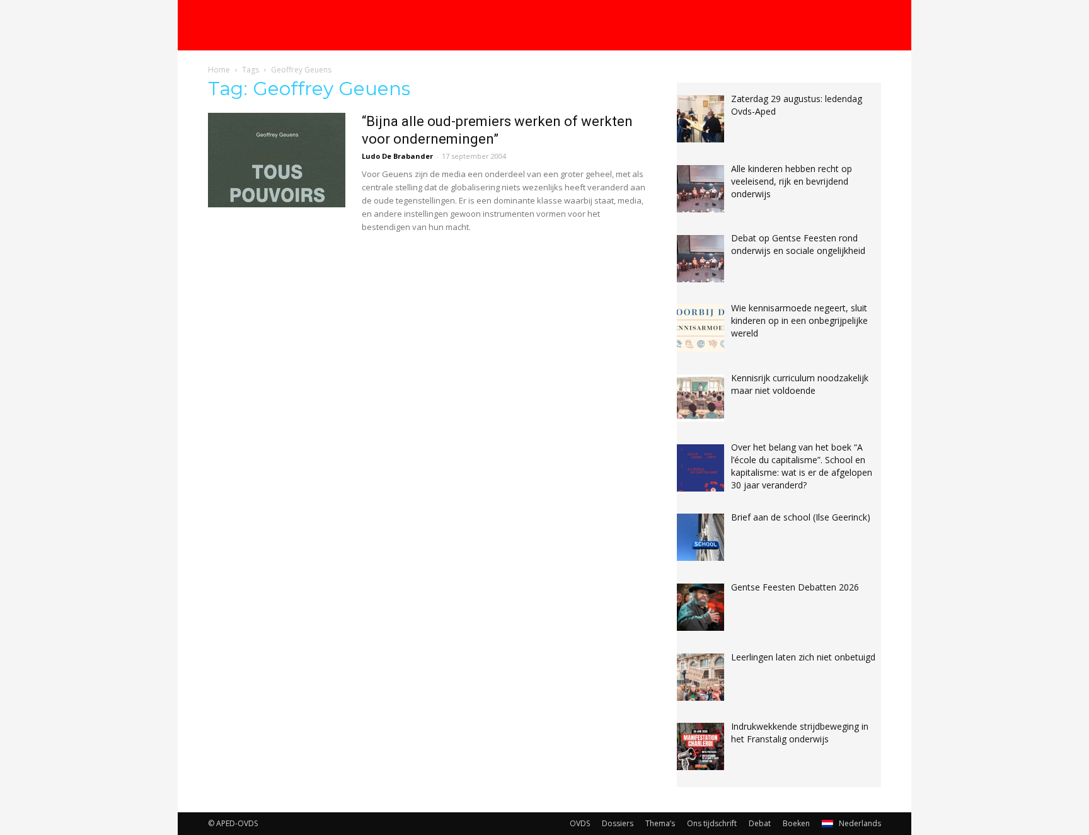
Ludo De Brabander (397, 156)
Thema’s (660, 823)
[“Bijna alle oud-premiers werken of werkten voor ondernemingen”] (276, 160)
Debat (760, 823)
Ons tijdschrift (712, 823)
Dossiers (617, 823)
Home (219, 69)
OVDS (580, 823)
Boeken (796, 823)
